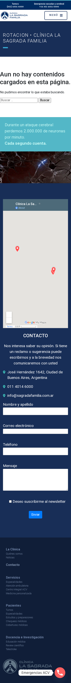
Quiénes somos (14, 553)
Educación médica (15, 641)
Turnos (9, 609)
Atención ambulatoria (17, 585)
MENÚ (53, 15)
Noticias (10, 557)
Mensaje (10, 465)
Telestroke (11, 649)
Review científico (15, 645)
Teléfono (10, 444)
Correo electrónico (18, 425)
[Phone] (60, 672)
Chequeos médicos (16, 621)
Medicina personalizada (19, 593)
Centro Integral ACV (16, 589)
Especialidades (14, 581)
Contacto (13, 565)
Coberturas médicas (17, 624)
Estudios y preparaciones (19, 617)
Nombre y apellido (18, 404)
